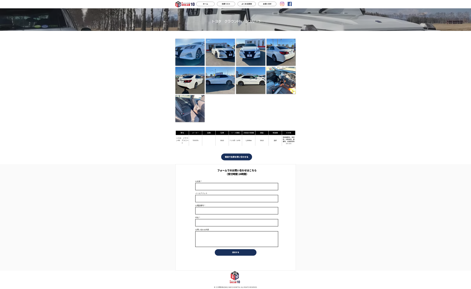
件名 (197, 217)
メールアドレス (201, 193)
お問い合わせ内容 (202, 229)
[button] (190, 52)
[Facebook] (290, 4)
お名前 (197, 181)
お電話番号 (199, 205)
